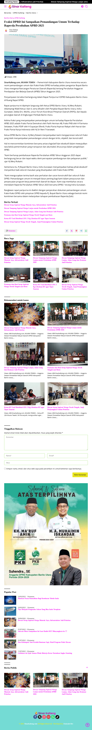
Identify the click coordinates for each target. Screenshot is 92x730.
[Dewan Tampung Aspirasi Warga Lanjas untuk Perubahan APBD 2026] (46, 248)
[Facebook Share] (67, 231)
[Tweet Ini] (71, 231)
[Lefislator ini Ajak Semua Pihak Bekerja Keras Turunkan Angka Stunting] (10, 655)
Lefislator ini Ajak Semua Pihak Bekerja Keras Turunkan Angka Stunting (45, 653)
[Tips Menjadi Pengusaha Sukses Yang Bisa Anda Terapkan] (10, 611)
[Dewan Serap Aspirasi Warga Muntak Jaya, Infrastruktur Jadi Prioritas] (17, 248)
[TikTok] (57, 717)
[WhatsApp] (53, 717)
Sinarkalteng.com (30, 724)
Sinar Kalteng (13, 30)
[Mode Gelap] (82, 6)
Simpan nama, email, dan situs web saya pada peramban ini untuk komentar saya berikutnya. (44, 469)
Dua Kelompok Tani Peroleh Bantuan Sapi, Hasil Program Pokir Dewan (44, 642)
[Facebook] (35, 717)
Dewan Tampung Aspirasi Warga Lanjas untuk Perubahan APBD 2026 (61, 2)
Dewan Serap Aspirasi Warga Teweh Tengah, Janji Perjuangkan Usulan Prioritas (33, 222)
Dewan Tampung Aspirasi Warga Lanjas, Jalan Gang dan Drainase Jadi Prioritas (33, 212)
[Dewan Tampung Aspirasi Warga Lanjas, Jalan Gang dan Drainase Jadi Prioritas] (75, 248)
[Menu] (5, 6)
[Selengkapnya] (87, 667)
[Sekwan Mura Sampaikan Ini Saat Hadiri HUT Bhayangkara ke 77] (10, 633)
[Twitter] (40, 717)
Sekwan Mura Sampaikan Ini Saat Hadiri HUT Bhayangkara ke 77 (42, 631)
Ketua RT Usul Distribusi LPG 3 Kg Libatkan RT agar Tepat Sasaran (29, 218)
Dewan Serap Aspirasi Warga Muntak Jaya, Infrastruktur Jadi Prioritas (30, 205)
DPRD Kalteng (19, 18)
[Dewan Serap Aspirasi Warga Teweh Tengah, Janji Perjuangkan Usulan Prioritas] (75, 275)
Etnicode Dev (68, 724)
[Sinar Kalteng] (20, 6)
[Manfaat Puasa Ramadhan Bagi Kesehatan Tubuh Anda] (10, 600)
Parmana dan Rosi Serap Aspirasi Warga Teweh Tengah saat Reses (28, 215)
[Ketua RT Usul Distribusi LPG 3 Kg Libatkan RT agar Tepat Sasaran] (46, 275)
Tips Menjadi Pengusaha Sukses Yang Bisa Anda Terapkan (39, 609)
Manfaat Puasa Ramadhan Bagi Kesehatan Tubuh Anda (38, 598)
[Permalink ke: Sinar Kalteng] (6, 30)
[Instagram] (44, 717)
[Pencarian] (86, 6)
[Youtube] (48, 717)
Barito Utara (9, 18)
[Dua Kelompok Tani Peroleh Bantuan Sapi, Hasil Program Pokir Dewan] (10, 644)
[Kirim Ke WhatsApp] (86, 231)
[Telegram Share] (81, 231)
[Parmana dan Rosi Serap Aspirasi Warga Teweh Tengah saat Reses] (17, 275)
